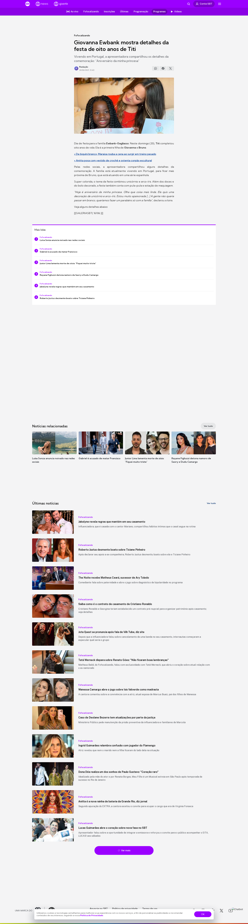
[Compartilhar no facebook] (163, 68)
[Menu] (219, 4)
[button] (54, 452)
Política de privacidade (125, 908)
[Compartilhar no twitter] (170, 68)
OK (203, 914)
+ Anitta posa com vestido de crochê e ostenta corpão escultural (113, 160)
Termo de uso (149, 908)
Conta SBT (206, 3)
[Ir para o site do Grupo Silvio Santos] (30, 910)
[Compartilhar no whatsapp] (155, 68)
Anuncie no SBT (99, 908)
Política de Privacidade (91, 915)
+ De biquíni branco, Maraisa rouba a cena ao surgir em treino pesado (115, 154)
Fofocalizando (82, 35)
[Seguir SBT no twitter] (221, 910)
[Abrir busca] (188, 4)
